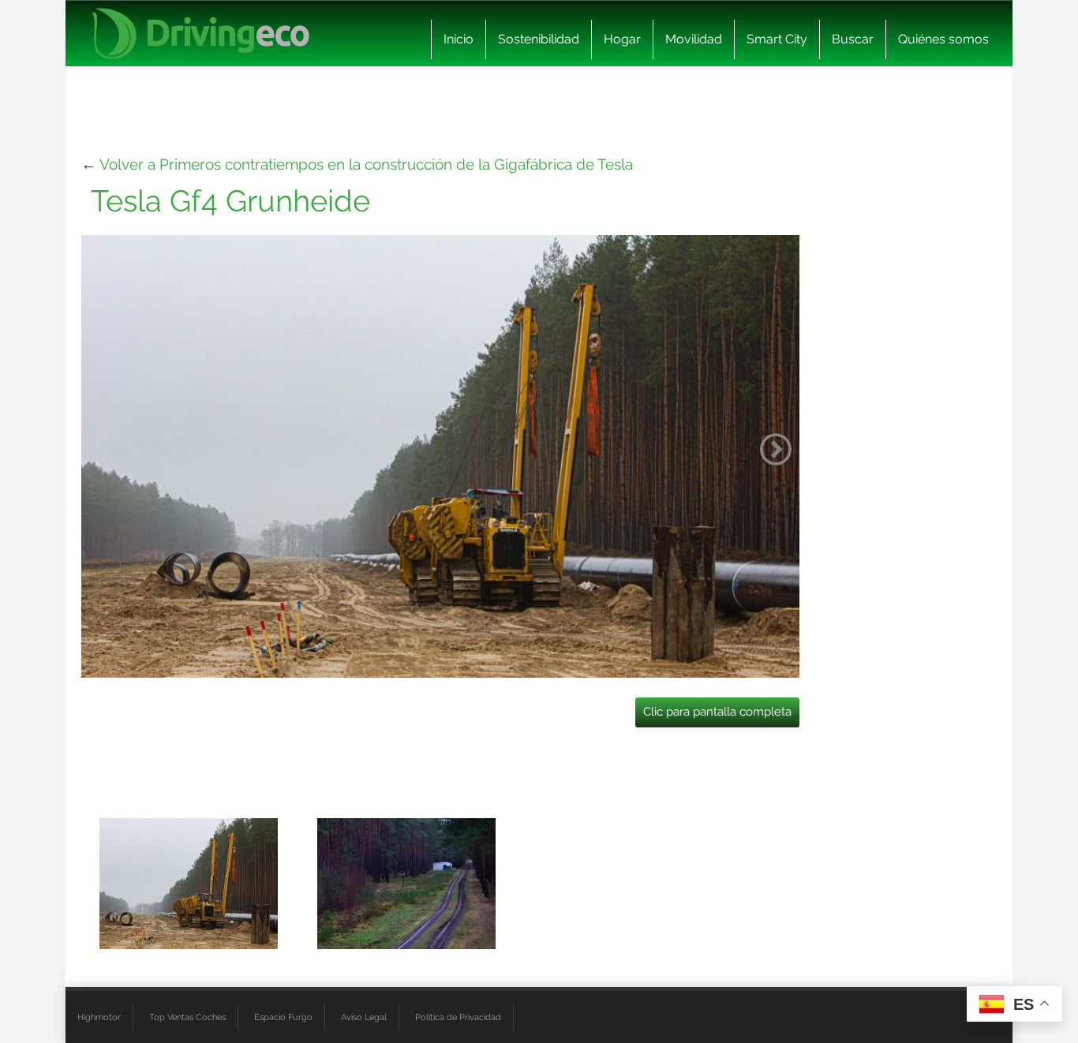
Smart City (777, 39)
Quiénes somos (943, 39)
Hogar (622, 39)
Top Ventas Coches (187, 1016)
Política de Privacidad (458, 1016)
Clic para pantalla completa (717, 712)
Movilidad (693, 39)
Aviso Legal (364, 1016)
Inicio (458, 39)
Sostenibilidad (538, 39)
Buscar (853, 39)
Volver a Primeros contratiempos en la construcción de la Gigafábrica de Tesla (366, 164)
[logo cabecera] (200, 33)
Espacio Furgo (283, 1016)
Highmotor (99, 1016)
